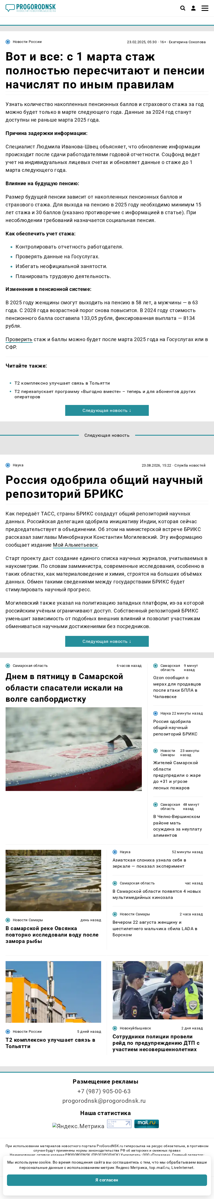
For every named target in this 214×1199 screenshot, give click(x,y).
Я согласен (107, 1180)
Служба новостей (190, 465)
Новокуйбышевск (135, 1028)
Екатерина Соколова (187, 42)
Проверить (19, 339)
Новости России (27, 42)
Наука (18, 465)
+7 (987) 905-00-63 (104, 1091)
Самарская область (30, 666)
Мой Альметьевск (75, 545)
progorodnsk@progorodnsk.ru (104, 1100)
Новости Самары (168, 753)
